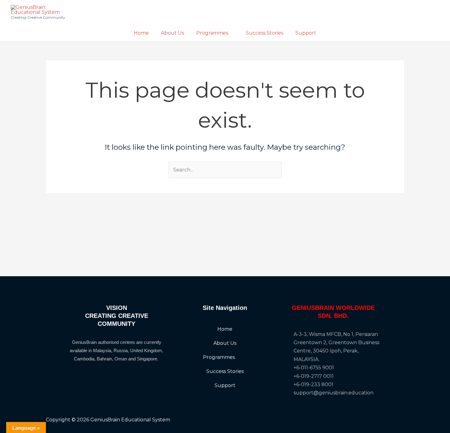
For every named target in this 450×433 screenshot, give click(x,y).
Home (141, 33)
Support (305, 33)
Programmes (212, 33)
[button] (225, 357)
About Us (172, 33)
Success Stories (264, 33)
